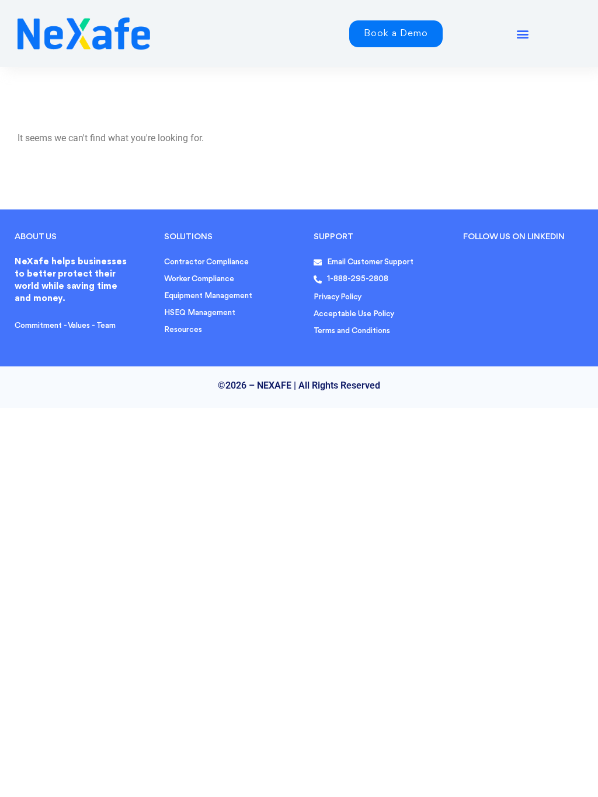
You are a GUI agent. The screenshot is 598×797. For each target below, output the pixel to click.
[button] (523, 33)
